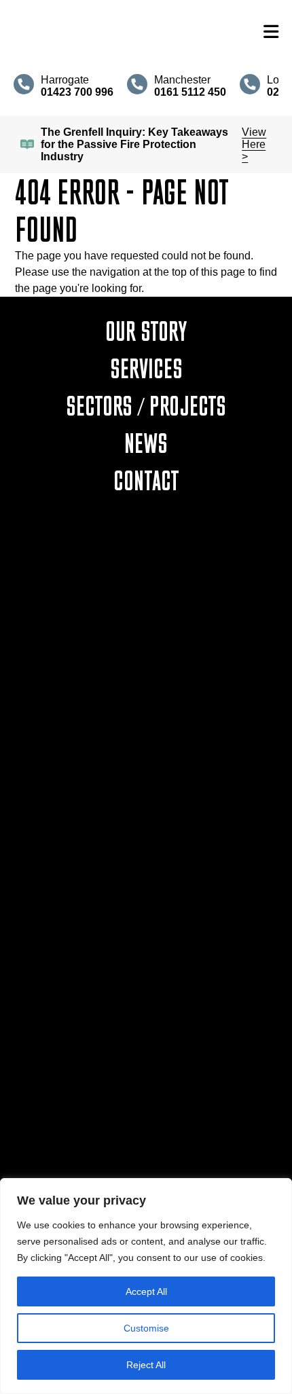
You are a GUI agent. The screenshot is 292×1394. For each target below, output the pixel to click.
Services (146, 368)
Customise (146, 1328)
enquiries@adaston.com (146, 686)
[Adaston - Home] (132, 32)
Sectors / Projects (146, 405)
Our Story (146, 330)
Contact (146, 480)
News (146, 442)
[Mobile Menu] (270, 32)
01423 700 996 (146, 671)
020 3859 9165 (146, 998)
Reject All (146, 1364)
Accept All (146, 1291)
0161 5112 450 (146, 835)
